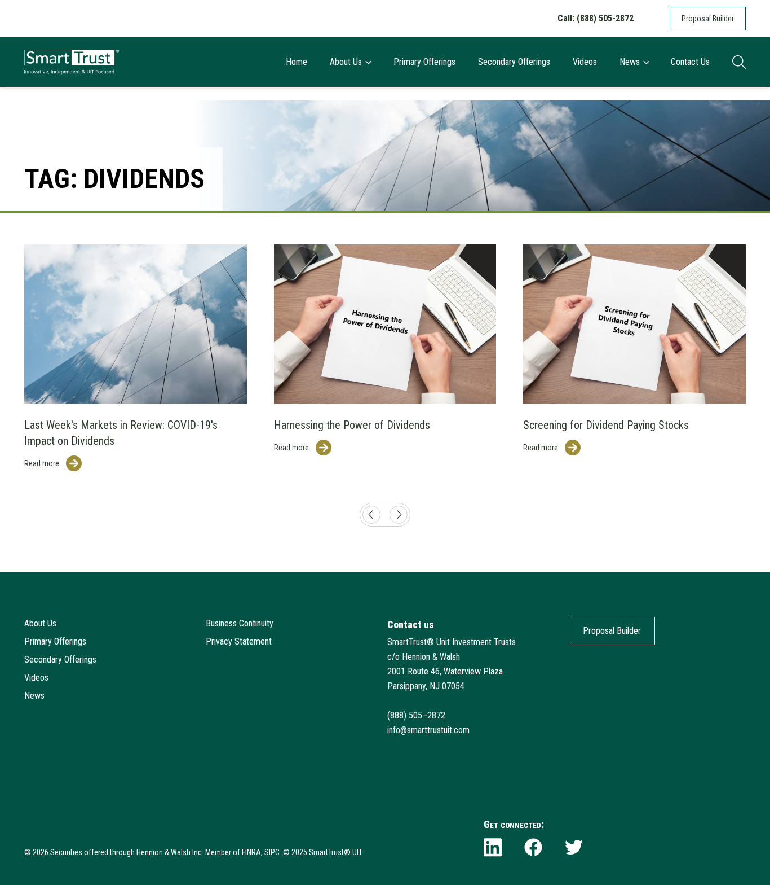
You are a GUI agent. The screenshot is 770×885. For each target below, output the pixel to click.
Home (296, 61)
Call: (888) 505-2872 (595, 18)
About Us (346, 61)
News (629, 61)
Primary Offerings (424, 61)
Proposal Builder (708, 18)
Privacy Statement (239, 641)
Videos (585, 61)
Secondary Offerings (514, 61)
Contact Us (690, 61)
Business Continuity (239, 623)
